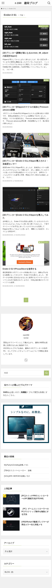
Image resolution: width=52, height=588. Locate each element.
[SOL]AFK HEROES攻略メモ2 (17, 476)
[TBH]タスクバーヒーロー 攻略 (18, 470)
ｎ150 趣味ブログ (26, 3)
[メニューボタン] (3, 3)
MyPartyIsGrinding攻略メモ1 (16, 465)
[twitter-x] (26, 360)
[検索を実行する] (46, 373)
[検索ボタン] (49, 3)
